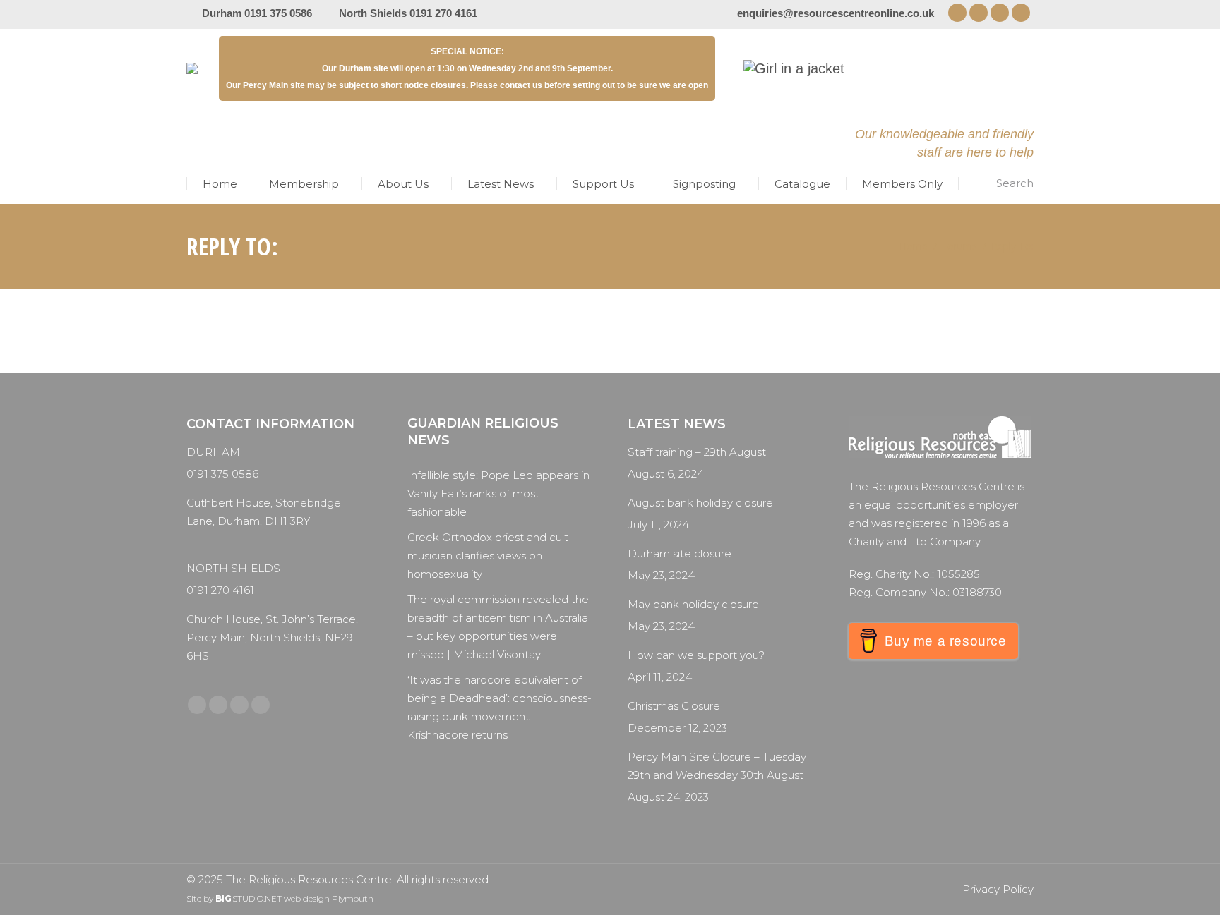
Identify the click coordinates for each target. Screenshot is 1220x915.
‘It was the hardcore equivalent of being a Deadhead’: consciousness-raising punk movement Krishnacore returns (499, 707)
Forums (959, 246)
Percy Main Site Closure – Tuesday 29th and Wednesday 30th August (717, 766)
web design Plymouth (328, 898)
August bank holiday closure (700, 502)
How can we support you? (696, 655)
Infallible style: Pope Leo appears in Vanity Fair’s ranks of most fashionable (498, 493)
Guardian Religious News (482, 432)
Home (913, 246)
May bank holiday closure (693, 604)
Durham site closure (679, 553)
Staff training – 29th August (697, 452)
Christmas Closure (674, 706)
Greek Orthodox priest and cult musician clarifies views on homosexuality (487, 556)
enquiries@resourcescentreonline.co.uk (835, 13)
